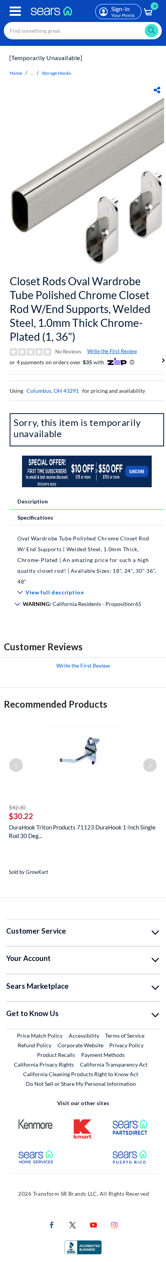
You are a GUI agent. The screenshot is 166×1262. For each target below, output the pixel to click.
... (32, 73)
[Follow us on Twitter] (72, 1224)
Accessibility (84, 1035)
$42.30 (17, 807)
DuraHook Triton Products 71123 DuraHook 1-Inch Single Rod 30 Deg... (82, 831)
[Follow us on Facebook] (51, 1224)
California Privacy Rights (44, 1064)
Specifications (35, 517)
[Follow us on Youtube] (93, 1224)
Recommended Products (55, 704)
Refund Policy (34, 1045)
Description (32, 501)
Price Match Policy (40, 1035)
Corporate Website (81, 1045)
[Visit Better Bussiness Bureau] (83, 1246)
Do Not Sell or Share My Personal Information (81, 1083)
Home (16, 73)
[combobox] (83, 30)
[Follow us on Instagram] (114, 1224)
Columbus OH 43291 (53, 390)
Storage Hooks (56, 73)
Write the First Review (112, 351)
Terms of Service (124, 1035)
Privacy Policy (126, 1045)
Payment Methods (103, 1055)
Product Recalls (56, 1055)
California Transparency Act (113, 1064)
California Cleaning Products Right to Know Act (80, 1074)
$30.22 (21, 816)
